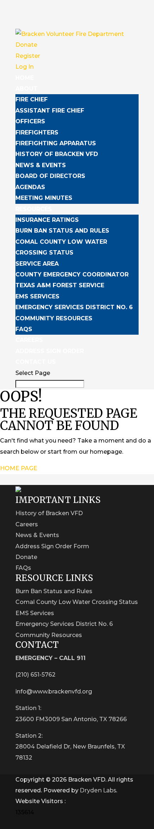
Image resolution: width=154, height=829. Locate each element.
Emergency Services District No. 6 (74, 307)
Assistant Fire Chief (49, 110)
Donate (26, 44)
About (26, 88)
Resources (33, 209)
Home (24, 77)
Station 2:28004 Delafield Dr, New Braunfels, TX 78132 (70, 746)
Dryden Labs (98, 790)
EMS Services (37, 296)
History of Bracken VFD (56, 154)
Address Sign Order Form (52, 546)
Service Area (37, 263)
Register (27, 55)
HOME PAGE (18, 468)
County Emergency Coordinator (72, 274)
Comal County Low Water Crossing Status (76, 602)
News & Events (40, 165)
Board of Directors (50, 176)
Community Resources (53, 318)
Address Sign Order (49, 351)
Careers (29, 339)
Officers (30, 121)
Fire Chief (31, 99)
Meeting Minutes (43, 197)
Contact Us (35, 361)
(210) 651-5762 (35, 674)
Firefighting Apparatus (55, 143)
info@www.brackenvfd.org (53, 691)
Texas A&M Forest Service (59, 285)
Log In (24, 66)
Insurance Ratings (47, 219)
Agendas (30, 187)
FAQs (23, 329)
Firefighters (36, 132)
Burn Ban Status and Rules (62, 230)
